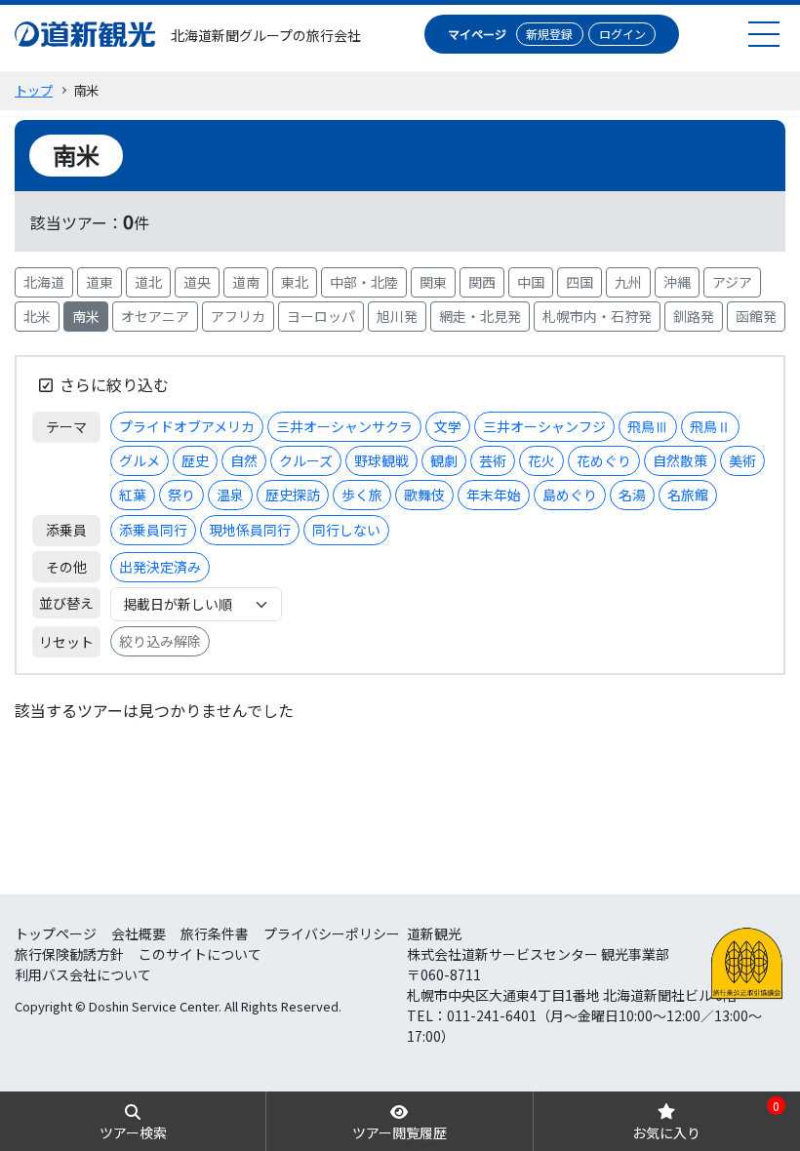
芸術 (492, 460)
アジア (732, 282)
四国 (579, 282)
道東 (99, 282)
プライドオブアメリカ (187, 426)
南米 (86, 316)
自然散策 (680, 460)
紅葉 (132, 494)
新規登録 (549, 33)
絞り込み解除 (160, 641)
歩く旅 (361, 494)
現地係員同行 (250, 529)
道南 (246, 282)
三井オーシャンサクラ (344, 426)
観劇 (444, 460)
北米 (37, 316)
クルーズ (306, 460)
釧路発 (693, 316)
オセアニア (155, 316)
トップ (34, 90)
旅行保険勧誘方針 (69, 954)
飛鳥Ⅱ (710, 426)
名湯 (632, 494)
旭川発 (397, 316)
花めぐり (604, 460)
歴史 (195, 460)
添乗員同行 (153, 529)
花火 (541, 460)
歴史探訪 (292, 494)
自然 (244, 460)
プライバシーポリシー (331, 933)
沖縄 (677, 282)
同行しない (346, 529)
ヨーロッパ (321, 316)
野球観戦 (381, 460)
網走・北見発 (480, 316)
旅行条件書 (214, 933)
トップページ (56, 933)
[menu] (763, 34)
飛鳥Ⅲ (647, 426)
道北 (148, 282)
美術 (742, 460)
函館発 (756, 316)
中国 (530, 282)
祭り (181, 494)
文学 (447, 426)
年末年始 (493, 494)
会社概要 (138, 933)
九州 (628, 282)
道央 (197, 282)
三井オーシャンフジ (544, 426)
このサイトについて (200, 954)
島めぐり (569, 494)
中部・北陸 (364, 282)
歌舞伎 (424, 494)
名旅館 (687, 494)
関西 (482, 282)
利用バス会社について (83, 974)
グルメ (139, 460)
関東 (433, 282)
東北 (294, 282)
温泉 (230, 494)
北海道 (43, 282)
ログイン (622, 33)
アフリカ (238, 316)
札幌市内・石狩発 (597, 316)
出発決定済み (160, 566)
